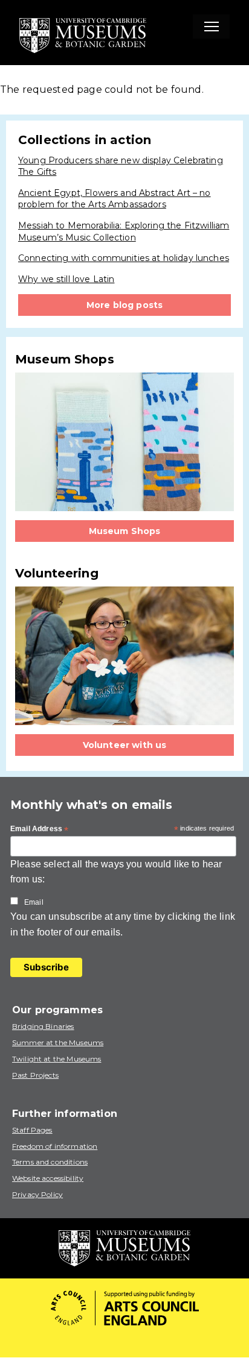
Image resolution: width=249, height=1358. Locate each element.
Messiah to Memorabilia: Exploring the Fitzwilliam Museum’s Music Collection (123, 231)
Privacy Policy (37, 1194)
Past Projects (35, 1075)
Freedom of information (54, 1146)
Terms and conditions (50, 1161)
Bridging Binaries (43, 1026)
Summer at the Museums (57, 1042)
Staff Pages (32, 1129)
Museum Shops (125, 531)
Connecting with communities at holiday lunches (123, 258)
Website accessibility (47, 1178)
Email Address (39, 829)
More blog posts (124, 305)
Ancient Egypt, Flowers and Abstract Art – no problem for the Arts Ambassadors (114, 198)
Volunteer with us (125, 745)
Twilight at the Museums (56, 1058)
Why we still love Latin (66, 279)
